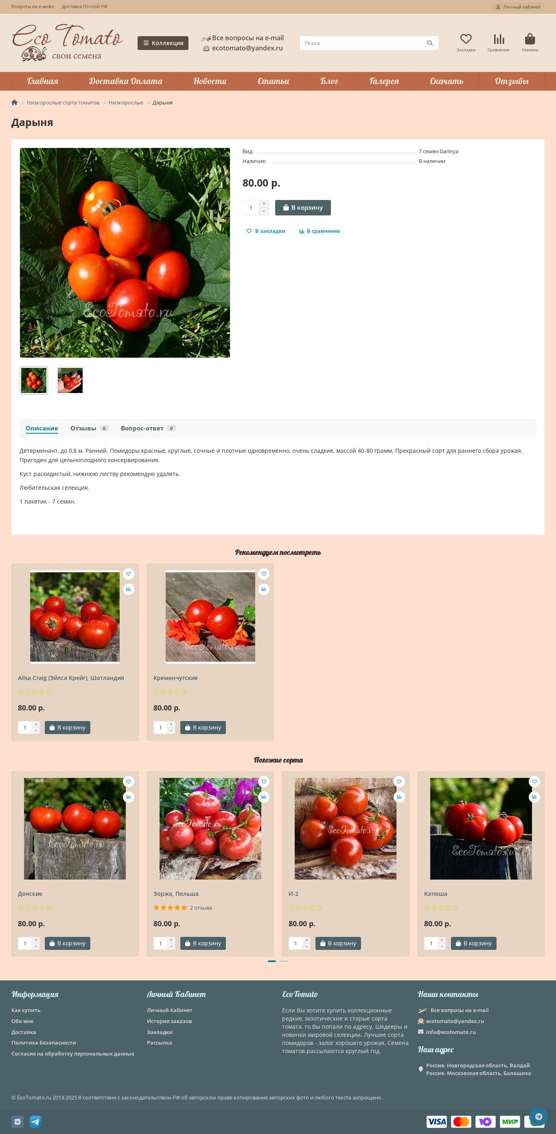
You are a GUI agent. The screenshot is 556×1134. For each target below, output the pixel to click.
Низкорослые (126, 102)
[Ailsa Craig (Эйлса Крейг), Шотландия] (75, 617)
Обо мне (22, 1021)
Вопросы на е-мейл (32, 6)
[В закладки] (128, 574)
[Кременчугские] (210, 617)
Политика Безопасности (43, 1042)
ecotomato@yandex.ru (455, 1021)
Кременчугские (175, 678)
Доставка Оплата (125, 81)
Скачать (447, 81)
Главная (42, 81)
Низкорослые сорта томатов (63, 102)
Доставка (23, 1032)
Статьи (273, 81)
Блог (329, 81)
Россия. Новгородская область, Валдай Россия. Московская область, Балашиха (478, 1069)
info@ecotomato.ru (451, 1032)
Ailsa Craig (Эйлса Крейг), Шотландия (71, 678)
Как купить (26, 1010)
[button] (12, 862)
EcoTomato (300, 994)
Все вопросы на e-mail (248, 37)
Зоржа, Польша (176, 893)
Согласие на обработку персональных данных (72, 1053)
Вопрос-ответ (147, 428)
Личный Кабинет (176, 994)
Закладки (160, 1032)
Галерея (384, 81)
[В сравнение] (128, 589)
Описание (42, 428)
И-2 (293, 893)
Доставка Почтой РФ (84, 6)
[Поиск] (430, 43)
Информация (34, 994)
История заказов (169, 1021)
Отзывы (512, 81)
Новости (210, 81)
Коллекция (168, 43)
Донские (30, 893)
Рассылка (159, 1042)
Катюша (435, 893)
